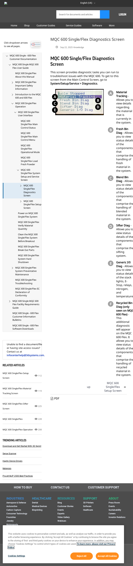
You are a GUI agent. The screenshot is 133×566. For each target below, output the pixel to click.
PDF (56, 398)
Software (87, 506)
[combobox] (82, 14)
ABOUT (114, 498)
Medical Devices (39, 506)
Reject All (81, 556)
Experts (60, 513)
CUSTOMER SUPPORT (103, 487)
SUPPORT (90, 498)
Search (104, 14)
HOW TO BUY (23, 487)
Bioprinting (37, 510)
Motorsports (12, 524)
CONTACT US (60, 487)
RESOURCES (66, 498)
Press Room (114, 502)
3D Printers (88, 502)
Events (60, 510)
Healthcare (88, 510)
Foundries (11, 517)
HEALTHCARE (41, 498)
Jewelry (10, 521)
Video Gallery (63, 517)
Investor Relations (117, 517)
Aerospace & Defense (16, 502)
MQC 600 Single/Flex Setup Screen (113, 387)
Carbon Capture (13, 510)
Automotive (11, 506)
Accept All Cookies (107, 556)
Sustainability (115, 510)
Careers (112, 513)
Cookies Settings (16, 556)
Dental (35, 502)
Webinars (61, 521)
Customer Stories (65, 506)
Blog (59, 502)
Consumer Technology (16, 513)
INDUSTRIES (15, 498)
